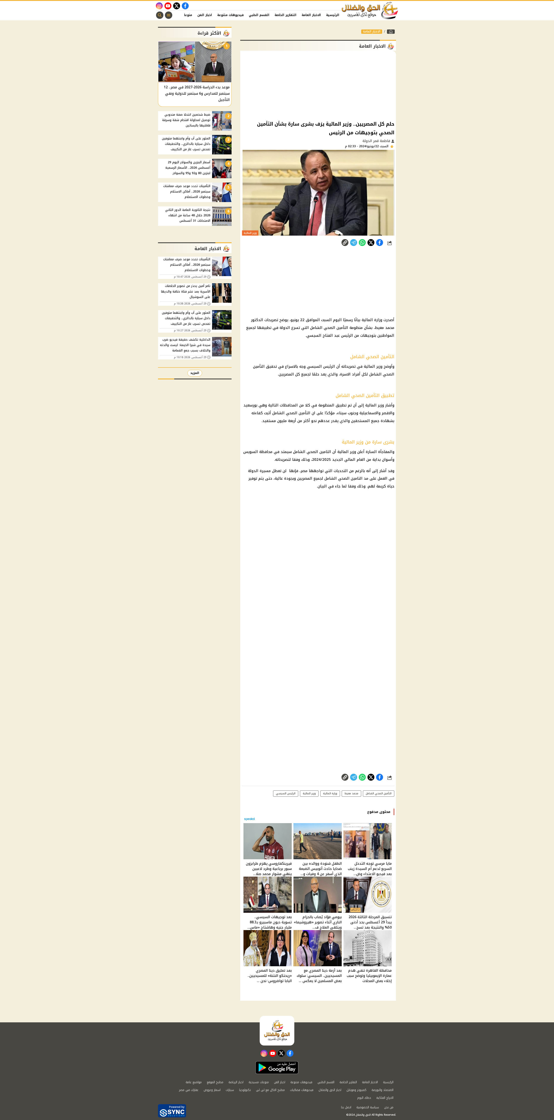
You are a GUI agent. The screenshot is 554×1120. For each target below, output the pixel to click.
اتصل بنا (346, 1107)
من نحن (388, 1107)
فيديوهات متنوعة (230, 15)
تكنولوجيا (245, 1090)
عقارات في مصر (188, 1090)
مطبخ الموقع (215, 1082)
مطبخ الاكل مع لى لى (270, 1090)
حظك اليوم (364, 1098)
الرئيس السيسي (321, 366)
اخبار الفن (204, 15)
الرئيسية (332, 15)
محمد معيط (384, 327)
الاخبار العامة (311, 15)
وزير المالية (373, 366)
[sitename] (277, 1030)
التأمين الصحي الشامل (329, 327)
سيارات (230, 1090)
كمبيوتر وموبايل (356, 1090)
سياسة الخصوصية (367, 1107)
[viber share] (353, 242)
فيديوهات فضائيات (301, 1090)
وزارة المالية (372, 319)
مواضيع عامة (194, 1082)
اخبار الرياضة (236, 1082)
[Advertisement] (318, 85)
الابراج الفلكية (384, 1098)
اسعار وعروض (212, 1090)
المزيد (194, 373)
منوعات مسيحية (259, 1082)
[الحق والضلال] (391, 31)
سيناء (341, 412)
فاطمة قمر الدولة (376, 141)
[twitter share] (370, 242)
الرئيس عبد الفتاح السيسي (329, 335)
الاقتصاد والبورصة (382, 1090)
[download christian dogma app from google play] (277, 1067)
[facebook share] (379, 242)
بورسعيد (250, 405)
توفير (252, 478)
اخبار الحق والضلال (330, 1090)
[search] (160, 15)
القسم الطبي (259, 15)
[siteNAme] (370, 10)
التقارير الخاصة (285, 15)
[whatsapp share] (362, 242)
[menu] (168, 15)
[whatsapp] (344, 242)
